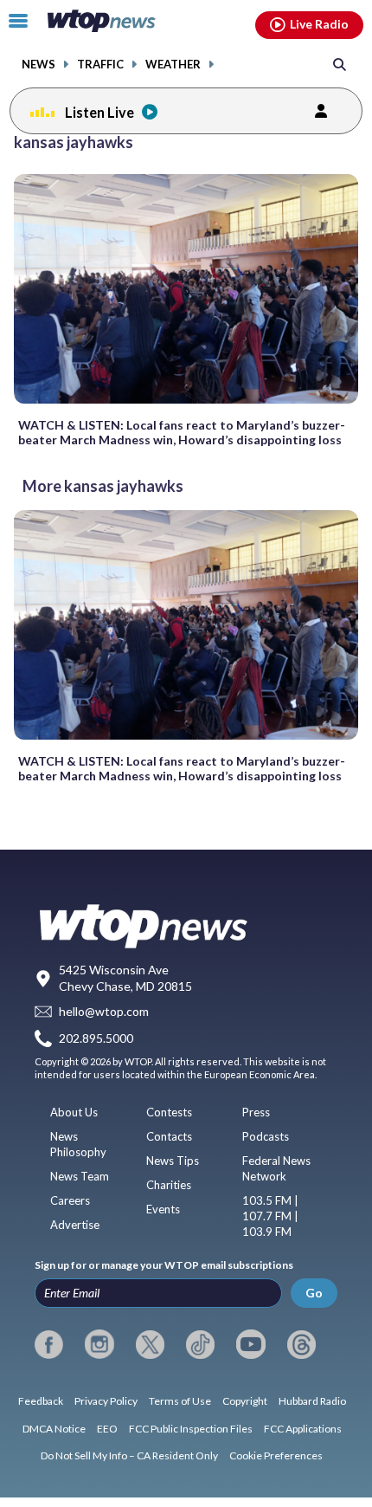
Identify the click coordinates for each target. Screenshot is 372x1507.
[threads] (301, 1344)
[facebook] (49, 1344)
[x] (150, 1344)
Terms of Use (180, 1400)
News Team (79, 1176)
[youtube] (250, 1344)
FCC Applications (303, 1428)
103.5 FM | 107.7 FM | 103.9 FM (270, 1216)
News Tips (172, 1160)
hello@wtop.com (104, 1012)
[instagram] (99, 1344)
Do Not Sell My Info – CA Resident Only (129, 1455)
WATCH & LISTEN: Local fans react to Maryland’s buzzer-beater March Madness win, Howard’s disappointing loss (181, 432)
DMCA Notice (54, 1428)
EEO (107, 1428)
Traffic (100, 64)
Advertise (74, 1225)
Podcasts (265, 1136)
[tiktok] (200, 1344)
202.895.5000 (96, 1038)
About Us (74, 1112)
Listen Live (99, 112)
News (38, 64)
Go (314, 1292)
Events (163, 1209)
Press (256, 1112)
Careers (70, 1200)
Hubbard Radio (312, 1400)
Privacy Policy (106, 1400)
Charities (168, 1185)
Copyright (244, 1400)
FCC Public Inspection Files (191, 1428)
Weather (173, 64)
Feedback (40, 1400)
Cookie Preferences (276, 1455)
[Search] (339, 64)
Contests (169, 1112)
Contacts (169, 1136)
